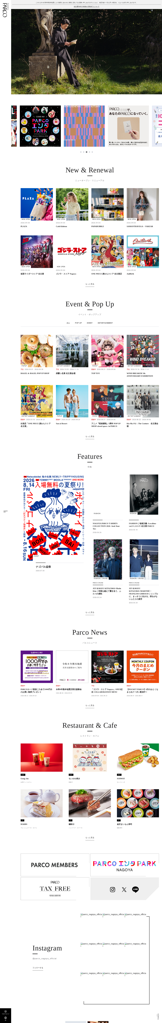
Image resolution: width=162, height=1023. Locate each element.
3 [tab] (86, 152)
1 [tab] (81, 152)
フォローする (38, 968)
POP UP (78, 323)
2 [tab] (83, 152)
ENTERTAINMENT (105, 323)
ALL (68, 323)
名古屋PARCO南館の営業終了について (86, 6)
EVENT (90, 323)
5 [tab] (92, 152)
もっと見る (89, 284)
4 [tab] (89, 152)
